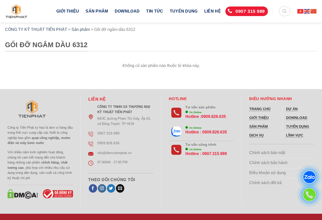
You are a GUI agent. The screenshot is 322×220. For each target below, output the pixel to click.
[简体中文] (313, 11)
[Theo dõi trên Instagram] (102, 188)
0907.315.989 (214, 154)
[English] (307, 11)
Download (127, 11)
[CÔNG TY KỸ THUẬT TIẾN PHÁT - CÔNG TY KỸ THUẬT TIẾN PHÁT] (27, 11)
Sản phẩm (97, 11)
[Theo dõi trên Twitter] (111, 188)
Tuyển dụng (184, 11)
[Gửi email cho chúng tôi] (120, 188)
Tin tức (154, 11)
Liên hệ (212, 11)
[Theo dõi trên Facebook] (93, 188)
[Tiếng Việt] (300, 11)
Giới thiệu (67, 11)
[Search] (284, 11)
